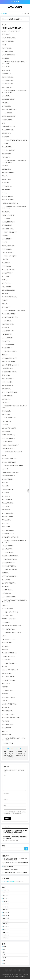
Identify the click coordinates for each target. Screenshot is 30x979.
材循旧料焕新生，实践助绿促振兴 (10, 869)
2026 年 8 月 (6, 890)
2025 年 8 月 (6, 924)
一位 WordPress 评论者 (9, 881)
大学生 (4, 946)
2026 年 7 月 (6, 893)
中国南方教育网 (15, 7)
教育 (4, 952)
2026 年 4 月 (6, 901)
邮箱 (5, 799)
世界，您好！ (21, 881)
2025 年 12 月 (6, 912)
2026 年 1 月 (6, 909)
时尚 (4, 955)
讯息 (4, 963)
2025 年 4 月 (6, 935)
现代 (4, 960)
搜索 (3, 846)
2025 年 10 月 (6, 918)
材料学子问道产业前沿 (8, 866)
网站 (5, 805)
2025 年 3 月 (6, 938)
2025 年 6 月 (6, 929)
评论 (5, 775)
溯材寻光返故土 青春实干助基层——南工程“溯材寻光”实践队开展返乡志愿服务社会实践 (15, 831)
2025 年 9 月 (6, 921)
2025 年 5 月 (6, 932)
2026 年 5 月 (6, 898)
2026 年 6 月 (6, 895)
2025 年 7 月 (6, 926)
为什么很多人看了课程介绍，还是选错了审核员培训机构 (15, 872)
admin (5, 31)
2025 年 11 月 (6, 915)
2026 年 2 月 (6, 907)
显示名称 (6, 793)
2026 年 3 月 (6, 904)
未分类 (4, 957)
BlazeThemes (21, 976)
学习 (4, 949)
